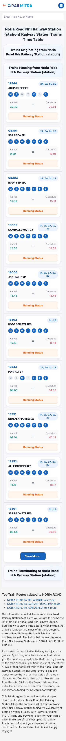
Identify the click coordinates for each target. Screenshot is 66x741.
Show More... (33, 556)
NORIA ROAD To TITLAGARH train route (31, 600)
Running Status (33, 116)
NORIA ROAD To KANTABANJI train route (31, 607)
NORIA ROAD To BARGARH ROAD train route (33, 603)
